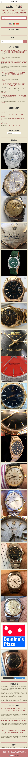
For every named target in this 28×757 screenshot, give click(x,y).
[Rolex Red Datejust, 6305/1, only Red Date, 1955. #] (14, 476)
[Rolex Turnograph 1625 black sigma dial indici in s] (14, 396)
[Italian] (14, 23)
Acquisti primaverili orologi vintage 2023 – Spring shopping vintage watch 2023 (14, 51)
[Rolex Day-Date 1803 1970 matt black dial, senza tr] (14, 316)
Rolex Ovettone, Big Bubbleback (16, 125)
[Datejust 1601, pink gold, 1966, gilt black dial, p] (14, 289)
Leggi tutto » (3, 58)
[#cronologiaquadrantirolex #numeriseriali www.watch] (14, 369)
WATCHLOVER (14, 6)
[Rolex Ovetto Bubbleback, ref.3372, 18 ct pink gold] (14, 663)
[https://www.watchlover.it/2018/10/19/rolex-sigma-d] (14, 209)
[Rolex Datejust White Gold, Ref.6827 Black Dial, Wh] (14, 556)
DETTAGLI (17, 755)
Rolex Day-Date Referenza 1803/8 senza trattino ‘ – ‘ (14, 85)
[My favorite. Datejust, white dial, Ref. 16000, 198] (14, 583)
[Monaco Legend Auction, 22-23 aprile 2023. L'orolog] (14, 156)
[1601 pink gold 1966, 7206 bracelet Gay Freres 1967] (14, 449)
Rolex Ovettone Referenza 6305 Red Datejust (14, 62)
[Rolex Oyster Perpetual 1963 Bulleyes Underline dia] (14, 503)
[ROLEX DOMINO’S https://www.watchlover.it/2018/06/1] (14, 636)
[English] (10, 23)
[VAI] (25, 18)
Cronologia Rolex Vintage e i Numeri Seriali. (14, 96)
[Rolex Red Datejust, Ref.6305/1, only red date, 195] (14, 529)
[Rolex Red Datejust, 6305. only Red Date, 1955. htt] (14, 183)
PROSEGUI (11, 755)
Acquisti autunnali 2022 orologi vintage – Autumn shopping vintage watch (14, 73)
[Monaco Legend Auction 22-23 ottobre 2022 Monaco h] (14, 263)
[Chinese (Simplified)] (17, 23)
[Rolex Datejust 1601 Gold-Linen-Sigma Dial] (14, 236)
